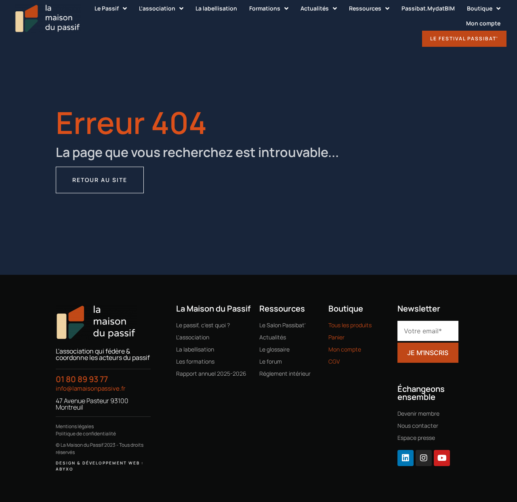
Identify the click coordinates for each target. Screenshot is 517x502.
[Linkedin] (405, 458)
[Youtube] (442, 458)
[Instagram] (424, 458)
